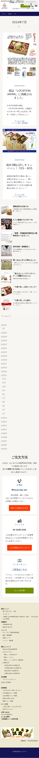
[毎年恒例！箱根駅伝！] (6, 250)
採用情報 (4, 688)
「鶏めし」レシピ (8, 657)
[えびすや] (4, 6)
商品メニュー (5, 609)
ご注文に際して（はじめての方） (12, 706)
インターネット (19, 564)
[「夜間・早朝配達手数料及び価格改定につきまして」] (6, 237)
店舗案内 (4, 622)
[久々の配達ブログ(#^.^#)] (6, 224)
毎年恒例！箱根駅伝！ (21, 247)
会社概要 (4, 677)
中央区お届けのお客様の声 (12, 665)
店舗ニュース (23, 196)
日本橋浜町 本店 (7, 624)
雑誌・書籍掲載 (23, 123)
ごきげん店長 (20, 121)
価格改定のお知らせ (21, 206)
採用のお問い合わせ (8, 698)
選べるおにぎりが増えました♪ (24, 260)
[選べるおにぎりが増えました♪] (6, 264)
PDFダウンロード (8, 709)
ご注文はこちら (19, 569)
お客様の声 (6, 662)
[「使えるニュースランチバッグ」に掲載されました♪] (6, 277)
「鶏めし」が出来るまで (10, 654)
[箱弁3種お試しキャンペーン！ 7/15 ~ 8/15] (19, 140)
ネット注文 (25, 6)
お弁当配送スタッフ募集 (10, 693)
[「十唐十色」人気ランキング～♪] (6, 291)
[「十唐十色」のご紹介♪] (6, 304)
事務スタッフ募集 (8, 701)
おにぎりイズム (7, 652)
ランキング (6, 614)
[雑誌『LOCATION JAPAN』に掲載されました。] (19, 55)
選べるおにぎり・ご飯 (9, 611)
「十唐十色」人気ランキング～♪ (25, 288)
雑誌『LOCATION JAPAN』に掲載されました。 (19, 94)
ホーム (4, 13)
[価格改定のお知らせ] (6, 210)
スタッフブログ (6, 682)
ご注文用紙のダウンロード (19, 548)
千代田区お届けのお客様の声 (12, 668)
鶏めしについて (6, 647)
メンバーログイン (31, 1)
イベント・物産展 (8, 640)
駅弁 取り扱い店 (7, 627)
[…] (20, 211)
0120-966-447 (20, 490)
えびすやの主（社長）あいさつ (12, 690)
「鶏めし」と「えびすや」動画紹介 (13, 660)
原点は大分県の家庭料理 (10, 649)
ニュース (14, 123)
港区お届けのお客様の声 (11, 670)
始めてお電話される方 (19, 508)
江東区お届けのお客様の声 (12, 673)
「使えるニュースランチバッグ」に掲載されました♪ (24, 275)
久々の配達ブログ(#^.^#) (23, 220)
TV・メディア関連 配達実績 (11, 632)
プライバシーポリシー (9, 679)
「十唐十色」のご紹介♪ (22, 300)
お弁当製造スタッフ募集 (10, 695)
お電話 (19, 485)
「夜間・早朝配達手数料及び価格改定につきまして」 (25, 234)
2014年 (10, 13)
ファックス (19, 525)
